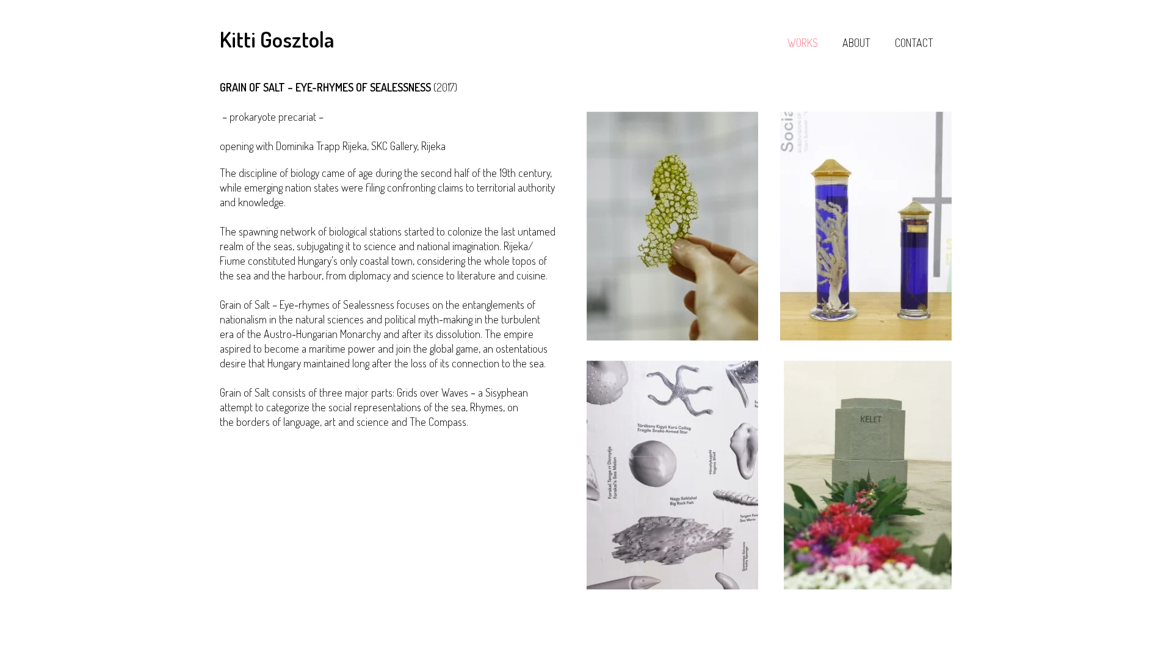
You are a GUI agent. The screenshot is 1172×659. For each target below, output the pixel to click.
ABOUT (856, 42)
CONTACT (914, 42)
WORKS (802, 42)
